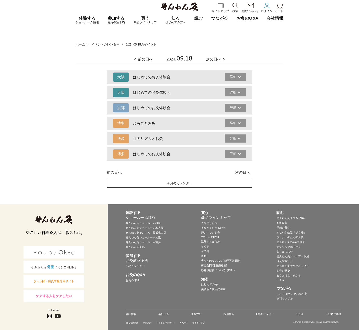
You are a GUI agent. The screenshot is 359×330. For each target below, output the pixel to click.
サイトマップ (198, 322)
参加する (116, 20)
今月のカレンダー (179, 183)
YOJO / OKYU (210, 237)
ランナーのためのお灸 (290, 237)
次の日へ (213, 59)
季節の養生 (283, 227)
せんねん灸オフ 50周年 (291, 218)
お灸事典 (282, 222)
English (183, 322)
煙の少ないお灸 (210, 232)
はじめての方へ (210, 284)
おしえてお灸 (285, 251)
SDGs (280, 280)
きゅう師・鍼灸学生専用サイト (53, 281)
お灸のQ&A (247, 18)
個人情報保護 (132, 322)
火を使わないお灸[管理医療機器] (221, 260)
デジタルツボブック (289, 246)
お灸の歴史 (283, 270)
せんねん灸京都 (135, 247)
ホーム (80, 44)
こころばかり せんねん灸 (292, 293)
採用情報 (229, 314)
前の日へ (145, 59)
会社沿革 (163, 314)
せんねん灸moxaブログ (291, 242)
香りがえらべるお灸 (213, 227)
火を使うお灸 (209, 223)
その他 (205, 251)
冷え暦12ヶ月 (285, 261)
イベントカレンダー (105, 44)
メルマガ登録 (333, 314)
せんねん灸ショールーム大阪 (143, 237)
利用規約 (147, 322)
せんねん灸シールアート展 (293, 256)
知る (175, 20)
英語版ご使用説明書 (213, 289)
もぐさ (205, 246)
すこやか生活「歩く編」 (291, 232)
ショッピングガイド (165, 322)
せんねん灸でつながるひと (293, 265)
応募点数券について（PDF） (218, 270)
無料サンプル (285, 298)
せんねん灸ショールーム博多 (143, 242)
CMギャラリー (265, 314)
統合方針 (196, 314)
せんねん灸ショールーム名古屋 (145, 227)
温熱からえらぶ (210, 241)
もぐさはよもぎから (289, 275)
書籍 (204, 255)
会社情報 (131, 314)
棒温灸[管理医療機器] (214, 265)
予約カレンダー (135, 266)
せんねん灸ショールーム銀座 (143, 223)
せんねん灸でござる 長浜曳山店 (146, 232)
